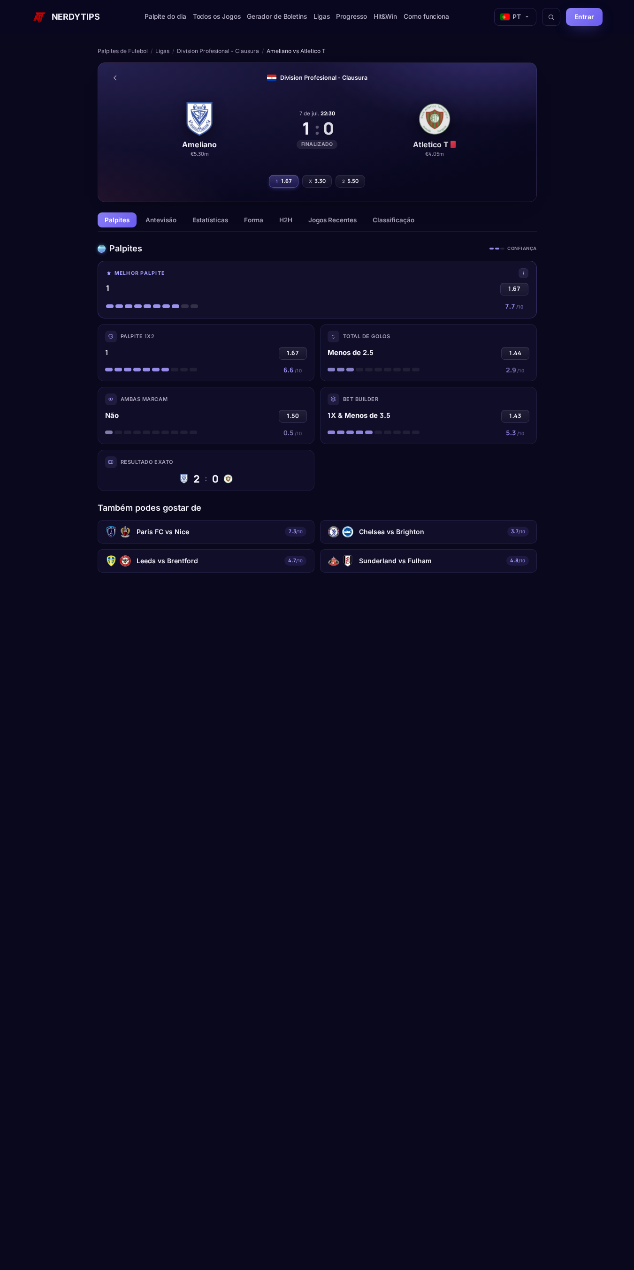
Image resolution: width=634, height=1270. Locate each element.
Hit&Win (385, 16)
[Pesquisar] (551, 17)
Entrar (584, 17)
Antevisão (160, 220)
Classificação (393, 220)
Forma (253, 220)
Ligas (321, 16)
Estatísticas (210, 220)
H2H (285, 220)
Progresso (351, 16)
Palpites (117, 220)
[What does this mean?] (523, 273)
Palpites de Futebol (123, 50)
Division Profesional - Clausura (218, 50)
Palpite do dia (165, 16)
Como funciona (426, 16)
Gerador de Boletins (276, 16)
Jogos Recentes (332, 220)
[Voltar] (115, 77)
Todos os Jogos (217, 16)
